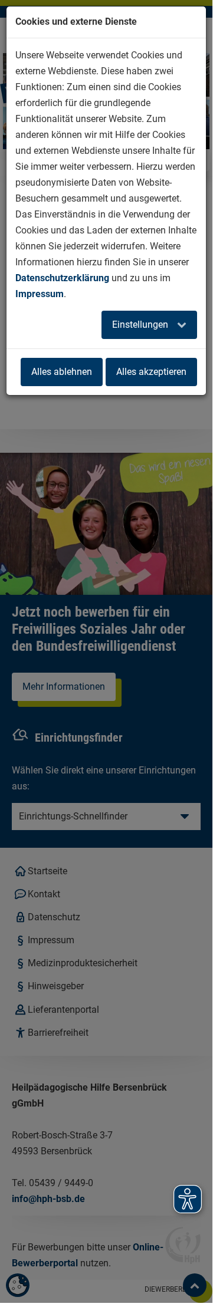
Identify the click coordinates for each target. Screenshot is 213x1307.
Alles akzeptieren (151, 371)
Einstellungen (141, 324)
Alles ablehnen (61, 371)
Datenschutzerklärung (62, 278)
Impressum (39, 293)
